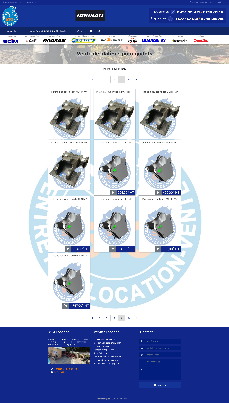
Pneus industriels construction (107, 356)
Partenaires (59, 372)
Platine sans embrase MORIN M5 (69, 255)
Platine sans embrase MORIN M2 (69, 199)
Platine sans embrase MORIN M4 (159, 199)
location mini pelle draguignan (107, 343)
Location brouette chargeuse (107, 360)
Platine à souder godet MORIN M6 (69, 142)
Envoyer (161, 385)
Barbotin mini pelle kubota (105, 350)
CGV (113, 399)
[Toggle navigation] (92, 31)
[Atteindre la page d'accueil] (9, 16)
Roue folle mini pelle (103, 353)
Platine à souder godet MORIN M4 (69, 91)
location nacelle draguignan (106, 363)
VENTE (78, 30)
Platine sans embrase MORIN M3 (114, 199)
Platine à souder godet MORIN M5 (114, 91)
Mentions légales (103, 399)
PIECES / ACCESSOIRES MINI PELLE (47, 30)
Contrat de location (125, 399)
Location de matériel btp (105, 339)
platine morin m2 (101, 346)
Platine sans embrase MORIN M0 (114, 142)
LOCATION (12, 30)
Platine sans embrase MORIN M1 (159, 142)
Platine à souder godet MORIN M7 (160, 91)
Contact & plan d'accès (65, 368)
